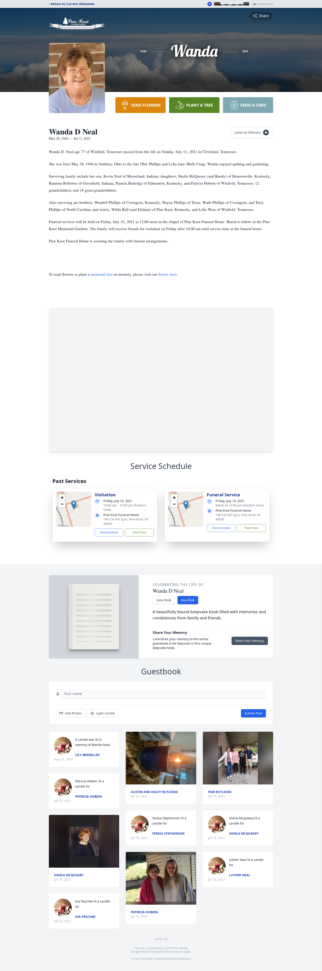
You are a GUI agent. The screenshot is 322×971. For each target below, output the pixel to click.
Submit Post (253, 713)
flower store (167, 274)
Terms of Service (173, 951)
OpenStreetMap (165, 958)
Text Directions (109, 532)
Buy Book (188, 600)
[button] (73, 504)
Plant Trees (139, 532)
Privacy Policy (148, 951)
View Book (163, 600)
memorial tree (102, 274)
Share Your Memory (249, 641)
